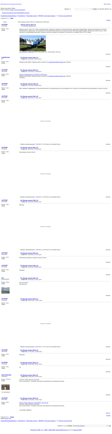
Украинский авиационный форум (9, 15)
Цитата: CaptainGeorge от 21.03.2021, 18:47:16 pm (33, 74)
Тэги (17, 12)
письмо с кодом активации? (17, 9)
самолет (6, 418)
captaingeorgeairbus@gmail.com (56, 62)
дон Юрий (4, 24)
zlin (10, 418)
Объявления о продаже (31, 15)
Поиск (8, 12)
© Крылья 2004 (77, 430)
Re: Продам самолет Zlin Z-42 (29, 57)
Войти (20, 12)
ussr (2, 277)
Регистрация (25, 12)
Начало (4, 12)
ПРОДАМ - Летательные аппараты (47, 15)
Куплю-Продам (21, 15)
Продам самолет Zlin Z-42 (65, 15)
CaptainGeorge (5, 57)
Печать (108, 20)
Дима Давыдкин (6, 374)
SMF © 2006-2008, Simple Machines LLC (56, 430)
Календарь (13, 12)
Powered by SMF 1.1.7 (36, 430)
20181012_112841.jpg (28, 52)
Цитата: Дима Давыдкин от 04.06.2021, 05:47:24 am (33, 402)
